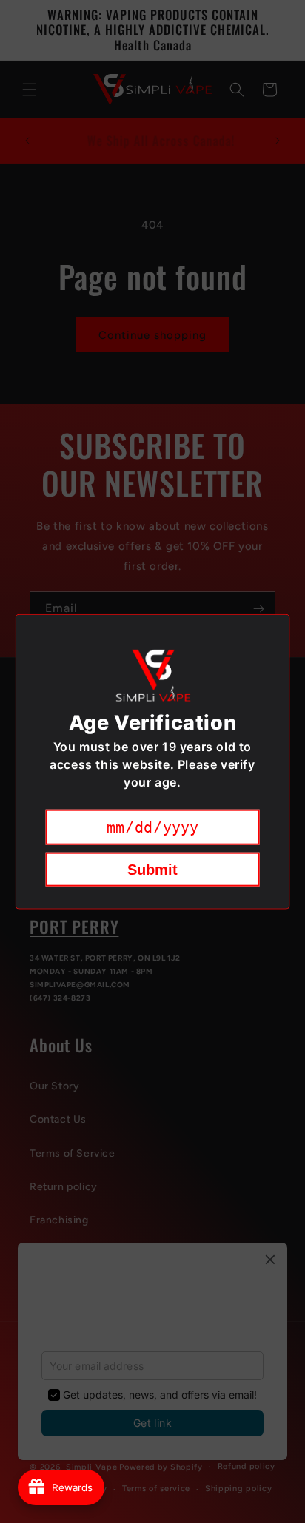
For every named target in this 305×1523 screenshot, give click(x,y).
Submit (152, 869)
